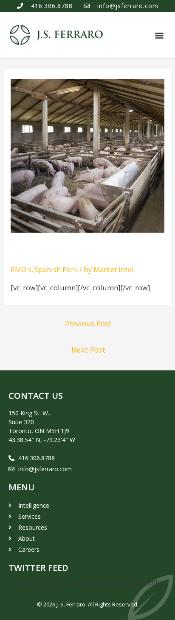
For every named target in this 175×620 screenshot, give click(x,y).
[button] (159, 35)
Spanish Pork (56, 269)
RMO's (21, 269)
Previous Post (88, 323)
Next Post (88, 350)
